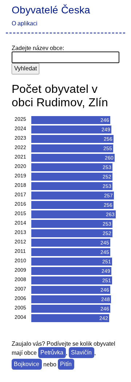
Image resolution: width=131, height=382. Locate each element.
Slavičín (81, 353)
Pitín (66, 364)
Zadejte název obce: (38, 48)
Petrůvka (51, 353)
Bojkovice (26, 364)
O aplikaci (24, 23)
